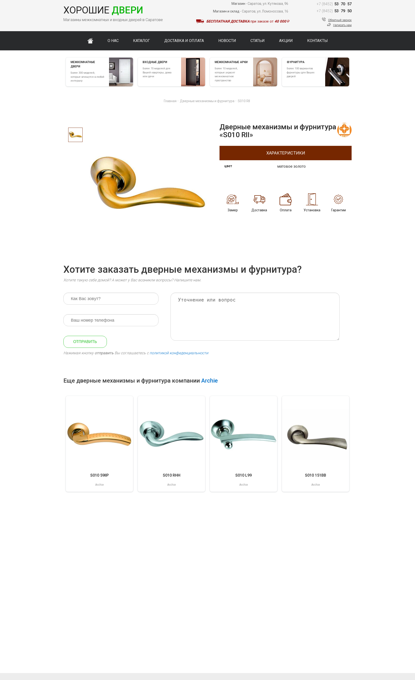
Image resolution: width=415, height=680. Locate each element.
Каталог (141, 40)
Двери (103, 10)
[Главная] (90, 40)
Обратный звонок (340, 20)
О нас (113, 40)
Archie (209, 380)
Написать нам (342, 25)
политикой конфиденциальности (179, 353)
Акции (286, 40)
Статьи (257, 40)
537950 (334, 11)
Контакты (317, 40)
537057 (334, 4)
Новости (227, 40)
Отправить (85, 342)
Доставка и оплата (184, 40)
